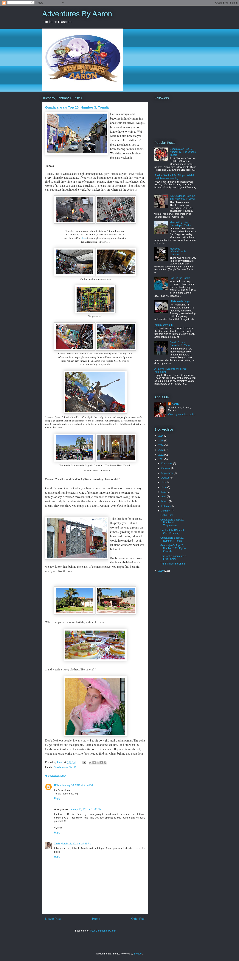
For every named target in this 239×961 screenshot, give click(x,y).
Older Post (138, 918)
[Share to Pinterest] (105, 762)
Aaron (175, 403)
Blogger (138, 953)
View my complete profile (181, 414)
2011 (161, 459)
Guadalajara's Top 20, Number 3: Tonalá (172, 539)
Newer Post (53, 918)
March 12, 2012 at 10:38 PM (76, 843)
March (165, 501)
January (166, 510)
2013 (161, 450)
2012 (161, 454)
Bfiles (57, 785)
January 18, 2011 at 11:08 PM (85, 809)
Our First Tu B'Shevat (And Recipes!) (172, 531)
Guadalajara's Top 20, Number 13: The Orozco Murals (183, 152)
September (167, 473)
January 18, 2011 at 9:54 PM (77, 785)
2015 (161, 440)
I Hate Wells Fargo (180, 301)
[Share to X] (98, 762)
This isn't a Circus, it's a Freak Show (173, 557)
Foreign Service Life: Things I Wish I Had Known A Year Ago (174, 177)
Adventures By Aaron (77, 14)
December (167, 463)
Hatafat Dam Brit (163, 324)
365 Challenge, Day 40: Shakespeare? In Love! (182, 197)
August (165, 477)
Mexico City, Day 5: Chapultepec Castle (180, 224)
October (166, 468)
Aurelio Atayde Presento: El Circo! (180, 344)
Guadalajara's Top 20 (65, 767)
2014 (161, 445)
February (166, 506)
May (164, 491)
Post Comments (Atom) (103, 930)
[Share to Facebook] (101, 762)
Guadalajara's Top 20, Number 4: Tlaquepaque (172, 522)
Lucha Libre (166, 515)
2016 (161, 435)
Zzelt (57, 843)
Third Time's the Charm (173, 563)
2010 (161, 570)
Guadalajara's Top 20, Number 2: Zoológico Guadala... (173, 548)
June (164, 487)
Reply (57, 798)
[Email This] (91, 762)
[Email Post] (84, 762)
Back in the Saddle (180, 278)
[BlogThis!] (94, 762)
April (164, 496)
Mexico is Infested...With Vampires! (178, 251)
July (164, 482)
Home (96, 918)
